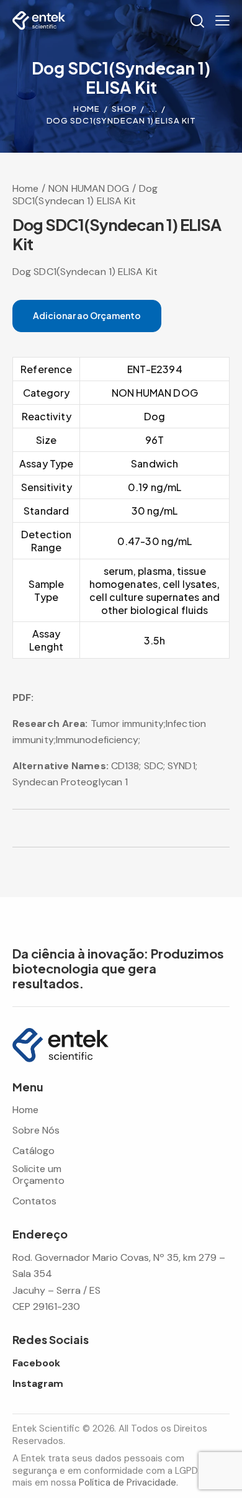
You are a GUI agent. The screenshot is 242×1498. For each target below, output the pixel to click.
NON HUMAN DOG (88, 188)
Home (87, 109)
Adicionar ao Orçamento (87, 315)
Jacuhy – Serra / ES (56, 1290)
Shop (124, 109)
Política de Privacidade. (128, 1482)
